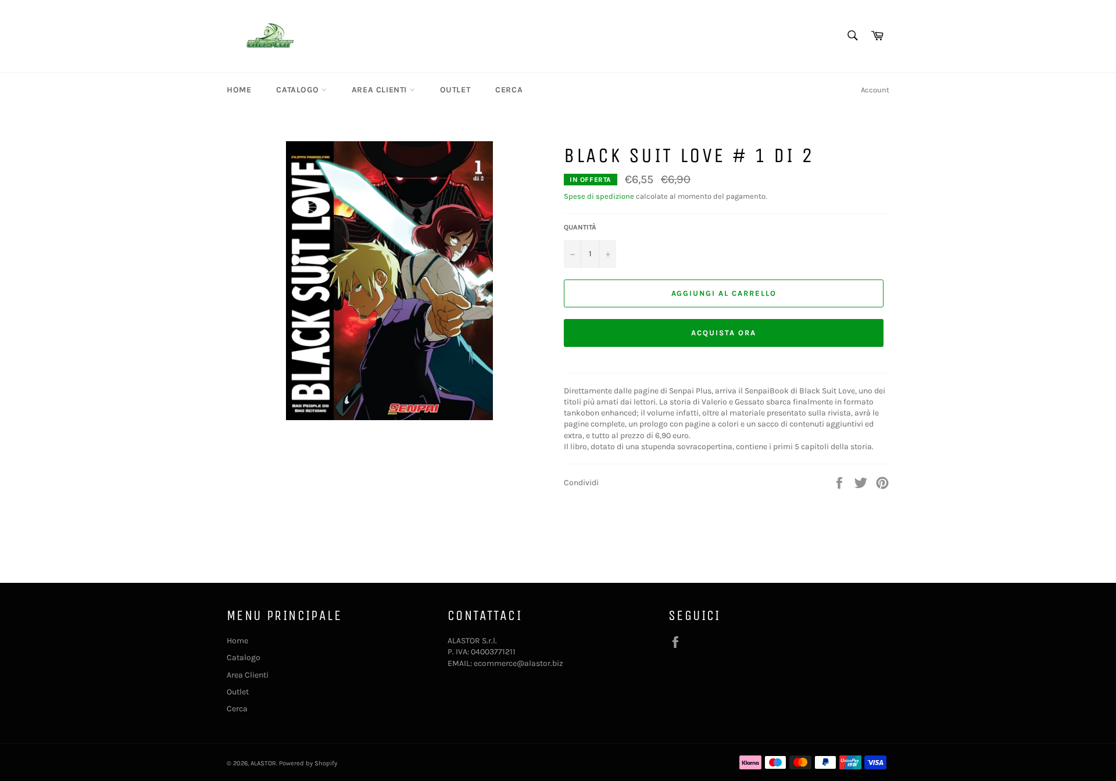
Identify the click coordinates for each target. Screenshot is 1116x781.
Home (239, 90)
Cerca (509, 90)
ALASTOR (263, 763)
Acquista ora (723, 332)
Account (875, 89)
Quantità (580, 227)
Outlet (455, 90)
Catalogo (298, 90)
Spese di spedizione (599, 196)
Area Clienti (381, 90)
